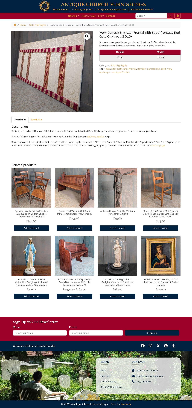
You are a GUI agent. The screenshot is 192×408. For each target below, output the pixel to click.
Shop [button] (74, 15)
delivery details (95, 136)
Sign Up (152, 333)
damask (141, 68)
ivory (169, 68)
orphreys (104, 72)
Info (100, 15)
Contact (110, 15)
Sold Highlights (37, 25)
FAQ (103, 370)
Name (17, 327)
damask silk (153, 68)
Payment (106, 376)
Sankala (126, 404)
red (112, 72)
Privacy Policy (108, 381)
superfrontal (122, 72)
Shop (23, 25)
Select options (74, 296)
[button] (87, 36)
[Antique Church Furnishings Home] (44, 5)
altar (108, 68)
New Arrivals (89, 15)
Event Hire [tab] (36, 119)
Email (73, 327)
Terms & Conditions (111, 387)
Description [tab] (20, 119)
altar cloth (116, 68)
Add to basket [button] (31, 228)
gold (163, 68)
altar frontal (129, 68)
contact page (157, 145)
